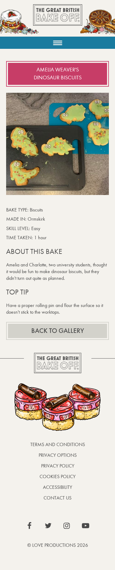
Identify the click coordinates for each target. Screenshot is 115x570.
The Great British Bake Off (57, 20)
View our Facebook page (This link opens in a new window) (29, 525)
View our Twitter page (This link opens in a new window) (48, 525)
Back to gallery (57, 331)
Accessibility (57, 487)
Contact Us (57, 498)
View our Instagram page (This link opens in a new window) (67, 525)
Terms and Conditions (57, 444)
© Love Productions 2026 (57, 545)
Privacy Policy (57, 466)
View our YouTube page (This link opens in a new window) (85, 525)
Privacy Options (58, 455)
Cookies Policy (57, 476)
